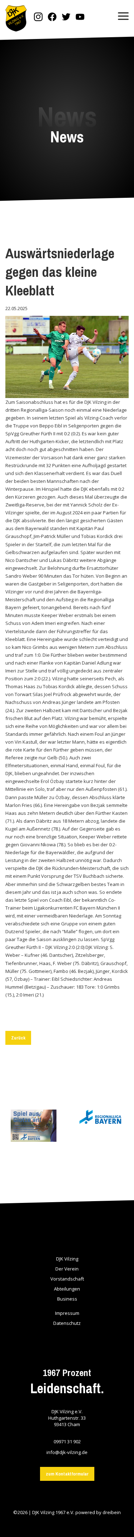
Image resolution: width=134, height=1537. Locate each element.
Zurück (18, 1038)
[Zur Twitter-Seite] (66, 18)
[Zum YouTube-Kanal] (80, 18)
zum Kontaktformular (67, 1474)
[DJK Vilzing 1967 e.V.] (16, 19)
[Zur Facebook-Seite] (52, 18)
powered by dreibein (98, 1512)
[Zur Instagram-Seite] (38, 18)
